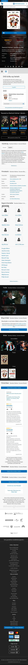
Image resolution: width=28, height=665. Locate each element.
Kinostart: (4, 196)
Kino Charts (14, 591)
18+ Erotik (14, 550)
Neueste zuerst (18, 393)
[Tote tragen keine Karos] (5, 121)
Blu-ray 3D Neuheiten (14, 584)
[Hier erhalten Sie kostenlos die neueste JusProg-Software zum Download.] (14, 640)
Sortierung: (8, 392)
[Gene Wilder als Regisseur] (5, 210)
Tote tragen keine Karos (5, 130)
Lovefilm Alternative (14, 568)
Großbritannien (15, 53)
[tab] (2, 72)
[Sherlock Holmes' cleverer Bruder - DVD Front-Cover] (4, 373)
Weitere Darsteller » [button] (14, 281)
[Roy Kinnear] (5, 239)
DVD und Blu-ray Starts (21, 323)
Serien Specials (14, 609)
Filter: (7, 395)
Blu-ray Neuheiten (14, 581)
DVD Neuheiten (14, 578)
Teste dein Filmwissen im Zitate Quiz (14, 491)
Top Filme (14, 576)
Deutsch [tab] (4, 147)
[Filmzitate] (22, 66)
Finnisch (20, 187)
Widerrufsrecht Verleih (14, 621)
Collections (4, 325)
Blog (14, 326)
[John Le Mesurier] (18, 239)
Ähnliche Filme (5, 133)
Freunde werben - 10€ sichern (14, 565)
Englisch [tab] (10, 147)
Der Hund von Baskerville (14, 130)
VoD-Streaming (14, 559)
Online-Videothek (14, 545)
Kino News (14, 604)
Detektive (20, 185)
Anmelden (4, 1)
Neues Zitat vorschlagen (14, 482)
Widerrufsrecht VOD (14, 623)
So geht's (14, 87)
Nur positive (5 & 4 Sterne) (12, 397)
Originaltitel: (4, 175)
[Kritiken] (19, 66)
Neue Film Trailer (14, 593)
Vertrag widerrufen (19, 627)
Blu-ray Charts (14, 582)
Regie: (3, 55)
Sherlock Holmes (13, 185)
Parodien (24, 185)
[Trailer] (8, 66)
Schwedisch (12, 192)
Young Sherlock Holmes (23, 130)
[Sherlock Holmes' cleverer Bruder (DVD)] (5, 97)
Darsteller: (4, 57)
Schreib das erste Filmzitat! (14, 485)
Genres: (3, 61)
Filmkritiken (14, 606)
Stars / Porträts (14, 608)
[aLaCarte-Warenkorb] (26, 1)
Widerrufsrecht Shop (14, 624)
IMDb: (3, 198)
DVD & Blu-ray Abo (14, 555)
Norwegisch (19, 190)
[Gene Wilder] (18, 210)
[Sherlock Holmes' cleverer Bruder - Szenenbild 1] (8, 346)
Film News (14, 603)
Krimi (16, 61)
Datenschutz (9, 659)
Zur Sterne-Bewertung (15, 198)
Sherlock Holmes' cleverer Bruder (8, 306)
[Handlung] (6, 66)
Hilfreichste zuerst (10, 393)
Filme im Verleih (14, 574)
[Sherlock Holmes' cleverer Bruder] (13, 20)
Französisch (12, 189)
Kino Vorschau (14, 589)
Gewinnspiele (17, 325)
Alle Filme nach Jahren (14, 553)
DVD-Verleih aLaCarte (19, 3)
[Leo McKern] (18, 230)
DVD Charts (14, 579)
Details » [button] (10, 100)
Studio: (3, 194)
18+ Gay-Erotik (14, 552)
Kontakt (14, 618)
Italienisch (17, 189)
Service (14, 614)
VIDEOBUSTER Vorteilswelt (14, 570)
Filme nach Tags (14, 571)
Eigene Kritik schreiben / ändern (14, 387)
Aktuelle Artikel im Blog (14, 329)
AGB (14, 620)
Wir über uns (3, 659)
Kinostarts (14, 588)
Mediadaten (24, 659)
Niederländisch (13, 190)
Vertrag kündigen (9, 627)
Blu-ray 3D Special (14, 612)
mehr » (19, 51)
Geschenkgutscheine (14, 564)
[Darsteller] (11, 66)
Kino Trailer (14, 595)
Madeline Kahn (19, 57)
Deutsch (11, 187)
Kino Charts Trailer (14, 596)
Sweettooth (9, 430)
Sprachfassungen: (5, 187)
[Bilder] (16, 66)
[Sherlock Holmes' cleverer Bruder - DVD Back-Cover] (12, 373)
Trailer (14, 36)
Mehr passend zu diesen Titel (14, 137)
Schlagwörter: (5, 185)
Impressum (14, 659)
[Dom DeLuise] (5, 230)
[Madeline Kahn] (5, 220)
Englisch (16, 187)
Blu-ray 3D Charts (14, 586)
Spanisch (17, 192)
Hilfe (14, 616)
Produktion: (4, 53)
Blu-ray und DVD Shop (14, 549)
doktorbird (9, 405)
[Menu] (1, 6)
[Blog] (13, 66)
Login (23, 1)
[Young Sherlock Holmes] (23, 121)
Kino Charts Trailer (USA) (14, 598)
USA (11, 53)
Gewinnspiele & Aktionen (14, 562)
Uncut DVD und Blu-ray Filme (14, 560)
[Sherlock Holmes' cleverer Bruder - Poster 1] (4, 360)
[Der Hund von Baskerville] (14, 121)
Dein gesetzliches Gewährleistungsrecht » (14, 107)
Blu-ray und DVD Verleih (14, 547)
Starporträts (9, 325)
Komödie (12, 61)
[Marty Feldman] (18, 220)
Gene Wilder (12, 55)
